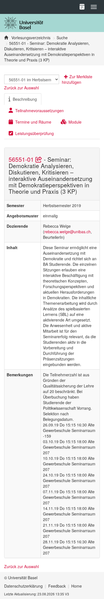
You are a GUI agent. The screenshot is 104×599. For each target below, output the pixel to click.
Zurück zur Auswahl (21, 87)
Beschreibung (25, 99)
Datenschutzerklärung (23, 586)
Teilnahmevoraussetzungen (39, 110)
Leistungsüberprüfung (34, 133)
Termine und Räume (33, 122)
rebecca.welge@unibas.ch (67, 231)
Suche (62, 37)
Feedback (57, 586)
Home (76, 586)
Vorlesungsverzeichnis (30, 37)
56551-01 (22, 159)
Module (75, 122)
